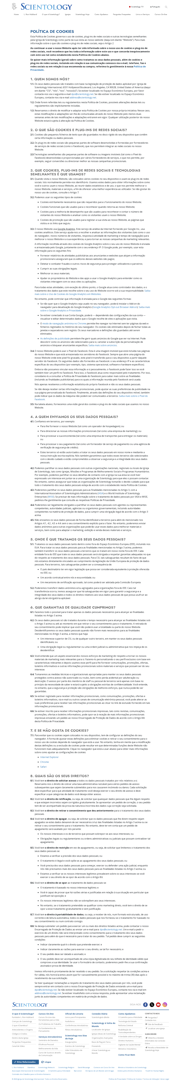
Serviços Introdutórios (50, 1036)
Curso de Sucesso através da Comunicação (50, 1054)
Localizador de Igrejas (101, 1029)
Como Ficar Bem (126, 1054)
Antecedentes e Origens (22, 1029)
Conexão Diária (99, 1013)
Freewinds (96, 1046)
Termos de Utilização (151, 1079)
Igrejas (68, 14)
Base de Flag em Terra (101, 1042)
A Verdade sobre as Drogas (130, 1036)
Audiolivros (70, 1021)
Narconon (78, 1071)
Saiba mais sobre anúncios (103, 345)
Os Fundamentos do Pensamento (47, 1029)
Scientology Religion (66, 1067)
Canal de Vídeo (18, 1046)
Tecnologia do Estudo (127, 1021)
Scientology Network (46, 1067)
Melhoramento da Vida (48, 1048)
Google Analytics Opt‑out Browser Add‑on (115, 307)
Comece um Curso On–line (104, 1067)
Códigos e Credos (19, 1034)
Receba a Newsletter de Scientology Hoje (156, 1048)
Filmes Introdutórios (73, 1029)
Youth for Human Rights (155, 1071)
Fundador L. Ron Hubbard (23, 1017)
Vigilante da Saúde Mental (129, 1044)
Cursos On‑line (161, 14)
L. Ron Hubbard (30, 14)
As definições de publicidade (55, 338)
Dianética (31, 1067)
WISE (51, 496)
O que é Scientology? (51, 14)
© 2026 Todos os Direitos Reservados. (39, 1079)
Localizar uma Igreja (156, 1028)
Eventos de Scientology (75, 1046)
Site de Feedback (155, 1024)
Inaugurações (71, 1042)
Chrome (44, 761)
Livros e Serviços (143, 14)
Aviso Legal (165, 1079)
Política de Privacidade (117, 1079)
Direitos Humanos (126, 1040)
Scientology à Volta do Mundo (103, 1025)
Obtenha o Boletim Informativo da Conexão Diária (155, 1041)
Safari (43, 766)
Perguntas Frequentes (122, 14)
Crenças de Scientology (22, 1021)
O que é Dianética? (20, 1025)
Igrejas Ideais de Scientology (104, 1034)
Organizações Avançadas (102, 1038)
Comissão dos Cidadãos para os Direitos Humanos (31, 1074)
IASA (100, 493)
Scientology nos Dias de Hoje (76, 1037)
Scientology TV (137, 6)
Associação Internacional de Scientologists (28, 1071)
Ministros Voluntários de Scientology (132, 1067)
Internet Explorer (49, 757)
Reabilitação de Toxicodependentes (127, 1031)
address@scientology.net (83, 97)
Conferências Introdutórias (76, 1025)
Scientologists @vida (100, 1017)
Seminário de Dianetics (48, 1040)
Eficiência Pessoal (46, 1044)
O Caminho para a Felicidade (130, 1017)
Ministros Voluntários (127, 1049)
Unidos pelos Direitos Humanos (130, 1071)
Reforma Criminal (125, 1025)
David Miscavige (84, 1067)
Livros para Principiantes (75, 1017)
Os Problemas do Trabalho (50, 1024)
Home (16, 14)
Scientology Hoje (82, 14)
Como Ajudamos (101, 14)
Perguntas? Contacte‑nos (151, 1018)
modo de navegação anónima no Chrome (64, 323)
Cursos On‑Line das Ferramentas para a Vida (49, 1018)
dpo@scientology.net (82, 94)
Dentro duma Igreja (20, 1038)
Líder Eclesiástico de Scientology (73, 1051)
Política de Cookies (134, 1079)
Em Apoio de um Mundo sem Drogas (100, 1071)
